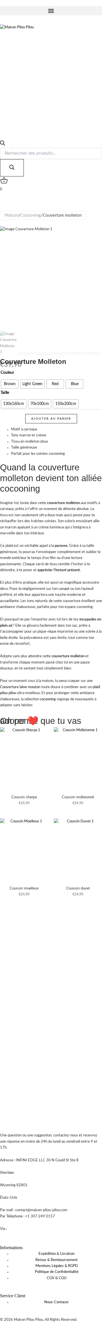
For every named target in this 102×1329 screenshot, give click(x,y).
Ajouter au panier (51, 418)
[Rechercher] (12, 167)
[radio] (9, 384)
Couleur (7, 373)
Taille (5, 393)
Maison (11, 215)
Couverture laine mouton (20, 687)
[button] (51, 10)
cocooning (48, 699)
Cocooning (30, 215)
